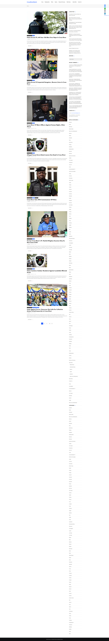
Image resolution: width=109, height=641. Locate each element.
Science (70, 307)
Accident (70, 122)
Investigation (71, 386)
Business (70, 151)
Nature (70, 557)
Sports (70, 321)
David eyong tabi (71, 83)
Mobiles (70, 256)
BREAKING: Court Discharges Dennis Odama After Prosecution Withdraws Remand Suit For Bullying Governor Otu (75, 51)
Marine (70, 537)
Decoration (70, 178)
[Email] (106, 12)
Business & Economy (72, 155)
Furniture (70, 222)
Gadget (70, 225)
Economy (70, 191)
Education (70, 395)
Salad (70, 305)
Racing (70, 296)
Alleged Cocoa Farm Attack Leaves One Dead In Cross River (46, 155)
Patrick (29, 39)
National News (71, 269)
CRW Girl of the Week (72, 171)
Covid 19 (70, 164)
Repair (70, 584)
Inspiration (70, 236)
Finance (70, 211)
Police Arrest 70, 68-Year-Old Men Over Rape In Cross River (46, 37)
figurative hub (71, 79)
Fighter (70, 209)
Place (70, 285)
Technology (70, 325)
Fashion (70, 207)
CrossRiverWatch (32, 2)
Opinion (70, 566)
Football (70, 218)
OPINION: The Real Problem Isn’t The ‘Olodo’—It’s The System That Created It (75, 66)
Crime (70, 452)
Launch (70, 245)
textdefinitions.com (72, 92)
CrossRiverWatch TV (72, 169)
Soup (70, 604)
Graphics (70, 227)
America (70, 133)
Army (70, 140)
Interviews (70, 240)
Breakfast (70, 146)
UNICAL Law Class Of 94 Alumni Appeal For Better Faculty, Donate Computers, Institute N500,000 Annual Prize (75, 27)
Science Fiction (71, 312)
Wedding (70, 341)
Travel (70, 332)
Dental (70, 182)
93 (49, 323)
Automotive (70, 142)
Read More (29, 92)
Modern (70, 258)
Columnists (70, 162)
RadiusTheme (60, 639)
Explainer (70, 200)
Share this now (106, 15)
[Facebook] (106, 5)
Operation (70, 278)
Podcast (70, 287)
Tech (69, 323)
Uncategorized (71, 622)
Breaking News (71, 353)
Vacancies (70, 339)
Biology (70, 144)
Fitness (70, 499)
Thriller (70, 330)
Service (70, 316)
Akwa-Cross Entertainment (73, 131)
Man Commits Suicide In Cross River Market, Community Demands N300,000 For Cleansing (75, 18)
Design (70, 184)
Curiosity (70, 461)
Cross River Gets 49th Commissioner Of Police (42, 199)
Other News (71, 362)
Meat (70, 254)
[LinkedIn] (106, 14)
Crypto (70, 173)
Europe (70, 198)
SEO (69, 314)
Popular (70, 294)
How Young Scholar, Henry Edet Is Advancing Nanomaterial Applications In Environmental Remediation (75, 98)
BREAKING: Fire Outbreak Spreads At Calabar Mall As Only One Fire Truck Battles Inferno (75, 35)
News (70, 274)
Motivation (70, 263)
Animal (70, 135)
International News (72, 238)
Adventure (70, 126)
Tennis (70, 613)
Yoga (70, 348)
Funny (70, 220)
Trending (70, 334)
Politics (70, 292)
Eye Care (70, 202)
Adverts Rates (71, 414)
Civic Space (71, 160)
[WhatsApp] (106, 9)
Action (70, 124)
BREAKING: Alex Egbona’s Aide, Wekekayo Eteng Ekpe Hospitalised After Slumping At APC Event (75, 84)
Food (70, 216)
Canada (70, 443)
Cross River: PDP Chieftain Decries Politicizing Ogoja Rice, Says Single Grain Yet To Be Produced (75, 70)
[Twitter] (106, 7)
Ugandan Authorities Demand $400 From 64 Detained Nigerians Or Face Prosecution (75, 80)
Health (70, 231)
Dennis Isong (71, 180)
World (70, 345)
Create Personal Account (72, 69)
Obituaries (70, 276)
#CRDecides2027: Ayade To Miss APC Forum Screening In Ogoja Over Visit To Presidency (75, 93)
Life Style (70, 247)
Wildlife (70, 343)
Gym (69, 229)
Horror (70, 519)
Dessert (70, 189)
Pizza (70, 283)
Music (70, 265)
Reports (70, 301)
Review (70, 303)
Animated (70, 423)
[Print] (106, 10)
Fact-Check (70, 490)
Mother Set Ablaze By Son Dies (73, 48)
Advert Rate (71, 378)
